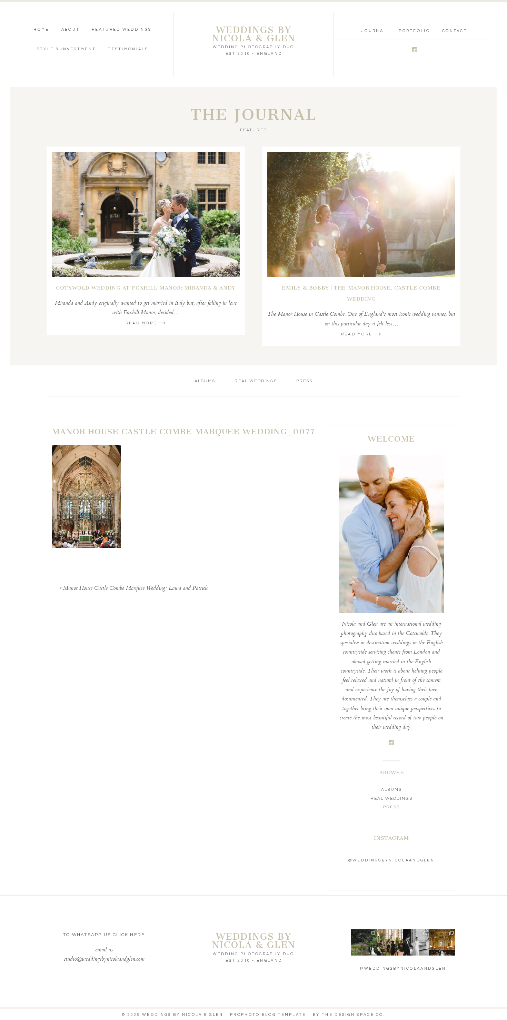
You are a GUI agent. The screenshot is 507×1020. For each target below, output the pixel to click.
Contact (454, 31)
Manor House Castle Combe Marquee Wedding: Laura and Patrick (135, 588)
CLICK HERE (129, 934)
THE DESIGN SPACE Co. (353, 1015)
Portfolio (414, 31)
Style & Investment (66, 49)
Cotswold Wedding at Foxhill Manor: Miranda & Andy (145, 288)
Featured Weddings (121, 29)
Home (41, 29)
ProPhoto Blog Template (268, 1015)
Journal (374, 31)
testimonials (128, 49)
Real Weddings (256, 381)
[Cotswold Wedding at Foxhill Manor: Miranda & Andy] (146, 214)
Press (304, 381)
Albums (205, 381)
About (70, 29)
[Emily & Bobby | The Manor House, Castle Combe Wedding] (361, 214)
